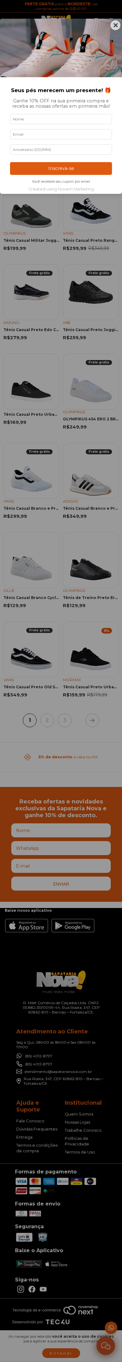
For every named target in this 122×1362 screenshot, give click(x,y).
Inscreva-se (61, 168)
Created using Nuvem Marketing (61, 189)
